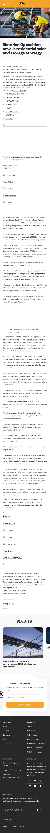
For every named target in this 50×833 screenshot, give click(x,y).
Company (6, 735)
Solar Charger (32, 735)
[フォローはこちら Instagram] (40, 780)
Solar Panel (31, 731)
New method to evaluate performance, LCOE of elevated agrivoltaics (19, 664)
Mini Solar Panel (33, 739)
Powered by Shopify (19, 826)
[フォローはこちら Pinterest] (30, 786)
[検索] (8, 4)
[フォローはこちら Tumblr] (40, 786)
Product (6, 731)
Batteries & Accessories (36, 743)
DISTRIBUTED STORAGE (14, 94)
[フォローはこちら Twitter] (35, 780)
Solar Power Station (34, 752)
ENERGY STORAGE (12, 97)
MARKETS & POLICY (13, 104)
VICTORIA (9, 119)
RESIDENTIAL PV (12, 111)
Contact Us (7, 743)
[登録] (37, 810)
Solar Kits (30, 726)
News (5, 739)
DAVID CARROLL (19, 91)
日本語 (6, 819)
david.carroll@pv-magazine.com (14, 593)
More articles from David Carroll (14, 590)
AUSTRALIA (10, 115)
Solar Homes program (35, 339)
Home (5, 726)
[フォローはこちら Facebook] (30, 780)
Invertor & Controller (34, 748)
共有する (6, 608)
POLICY (8, 108)
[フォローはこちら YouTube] (35, 786)
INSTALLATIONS (11, 101)
